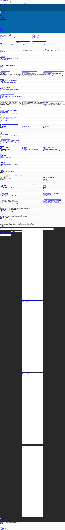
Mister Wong (2, 523)
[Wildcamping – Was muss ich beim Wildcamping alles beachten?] (2, 165)
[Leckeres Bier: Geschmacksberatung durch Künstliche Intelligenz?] (7, 94)
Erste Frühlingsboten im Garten (5, 73)
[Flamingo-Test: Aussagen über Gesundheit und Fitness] (2, 52)
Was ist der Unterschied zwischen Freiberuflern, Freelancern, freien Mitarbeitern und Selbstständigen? (5, 231)
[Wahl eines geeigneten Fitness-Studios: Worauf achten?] (49, 44)
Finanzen (1, 30)
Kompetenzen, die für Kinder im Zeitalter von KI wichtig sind (9, 101)
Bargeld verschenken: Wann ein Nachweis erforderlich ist (9, 124)
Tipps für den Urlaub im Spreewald (37, 37)
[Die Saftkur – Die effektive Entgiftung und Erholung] (1, 66)
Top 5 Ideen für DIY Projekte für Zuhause (6, 120)
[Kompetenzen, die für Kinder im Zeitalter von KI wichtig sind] (4, 38)
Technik (1, 28)
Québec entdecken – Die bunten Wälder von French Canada (52, 128)
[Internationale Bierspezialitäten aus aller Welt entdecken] (24, 39)
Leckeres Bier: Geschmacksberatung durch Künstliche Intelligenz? (10, 96)
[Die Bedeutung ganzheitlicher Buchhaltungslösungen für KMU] (8, 90)
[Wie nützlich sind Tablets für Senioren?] (3, 136)
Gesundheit (2, 17)
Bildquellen (1, 527)
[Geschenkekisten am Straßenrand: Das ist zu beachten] (5, 35)
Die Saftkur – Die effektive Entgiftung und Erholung (8, 68)
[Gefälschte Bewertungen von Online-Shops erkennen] (40, 39)
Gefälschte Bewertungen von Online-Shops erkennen (8, 82)
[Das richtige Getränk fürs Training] (14, 228)
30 (2, 225)
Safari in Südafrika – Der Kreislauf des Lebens (7, 171)
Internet (1, 81)
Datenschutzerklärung (3, 528)
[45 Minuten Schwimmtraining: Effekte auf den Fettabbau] (7, 44)
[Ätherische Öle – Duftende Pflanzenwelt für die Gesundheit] (2, 162)
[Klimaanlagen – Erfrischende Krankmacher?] (13, 231)
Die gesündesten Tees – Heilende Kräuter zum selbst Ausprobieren (10, 61)
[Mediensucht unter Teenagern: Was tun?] (5, 143)
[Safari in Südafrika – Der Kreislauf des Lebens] (3, 169)
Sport (1, 15)
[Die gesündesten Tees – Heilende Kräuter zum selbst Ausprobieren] (4, 59)
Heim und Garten (3, 19)
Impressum (1, 7)
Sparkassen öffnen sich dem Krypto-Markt (50, 149)
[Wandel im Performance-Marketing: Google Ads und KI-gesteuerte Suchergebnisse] (6, 83)
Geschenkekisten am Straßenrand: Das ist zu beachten (8, 37)
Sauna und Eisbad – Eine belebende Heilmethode (7, 65)
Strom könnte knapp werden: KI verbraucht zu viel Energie (9, 89)
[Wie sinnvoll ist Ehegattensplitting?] (54, 38)
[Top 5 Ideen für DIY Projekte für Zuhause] (6, 118)
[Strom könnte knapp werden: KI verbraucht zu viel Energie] (5, 87)
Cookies (1, 6)
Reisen (1, 26)
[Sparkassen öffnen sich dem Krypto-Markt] (50, 147)
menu (25, 3)
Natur (1, 32)
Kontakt (1, 5)
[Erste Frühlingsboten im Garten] (5, 71)
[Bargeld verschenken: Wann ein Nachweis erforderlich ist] (3, 121)
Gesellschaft (2, 36)
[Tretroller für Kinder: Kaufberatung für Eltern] (25, 44)
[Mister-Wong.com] (4, 0)
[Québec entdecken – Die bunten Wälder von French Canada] (46, 126)
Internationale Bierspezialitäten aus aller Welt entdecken (8, 117)
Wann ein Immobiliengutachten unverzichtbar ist (29, 73)
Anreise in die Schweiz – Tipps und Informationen (29, 128)
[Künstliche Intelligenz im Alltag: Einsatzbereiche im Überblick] (5, 139)
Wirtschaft (2, 79)
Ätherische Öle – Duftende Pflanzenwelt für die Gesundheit (9, 58)
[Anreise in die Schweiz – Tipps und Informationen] (25, 126)
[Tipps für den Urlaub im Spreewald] (36, 35)
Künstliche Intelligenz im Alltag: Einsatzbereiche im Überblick (9, 140)
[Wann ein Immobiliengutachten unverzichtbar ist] (29, 71)
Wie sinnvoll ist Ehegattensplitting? (5, 149)
